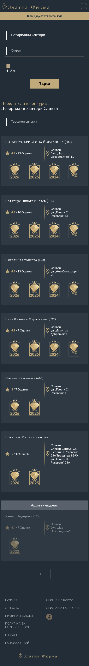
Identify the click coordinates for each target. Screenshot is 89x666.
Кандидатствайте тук (44, 16)
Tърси (44, 84)
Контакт (11, 635)
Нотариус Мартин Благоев (26, 437)
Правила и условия (19, 616)
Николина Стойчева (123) (25, 260)
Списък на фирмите (61, 600)
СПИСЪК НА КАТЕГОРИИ (62, 608)
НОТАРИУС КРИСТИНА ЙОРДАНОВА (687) (38, 142)
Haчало (11, 600)
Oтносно (12, 608)
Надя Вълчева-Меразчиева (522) (30, 319)
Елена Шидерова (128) (23, 516)
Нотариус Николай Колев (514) (29, 201)
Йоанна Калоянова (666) (24, 378)
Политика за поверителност (17, 625)
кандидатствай (17, 643)
